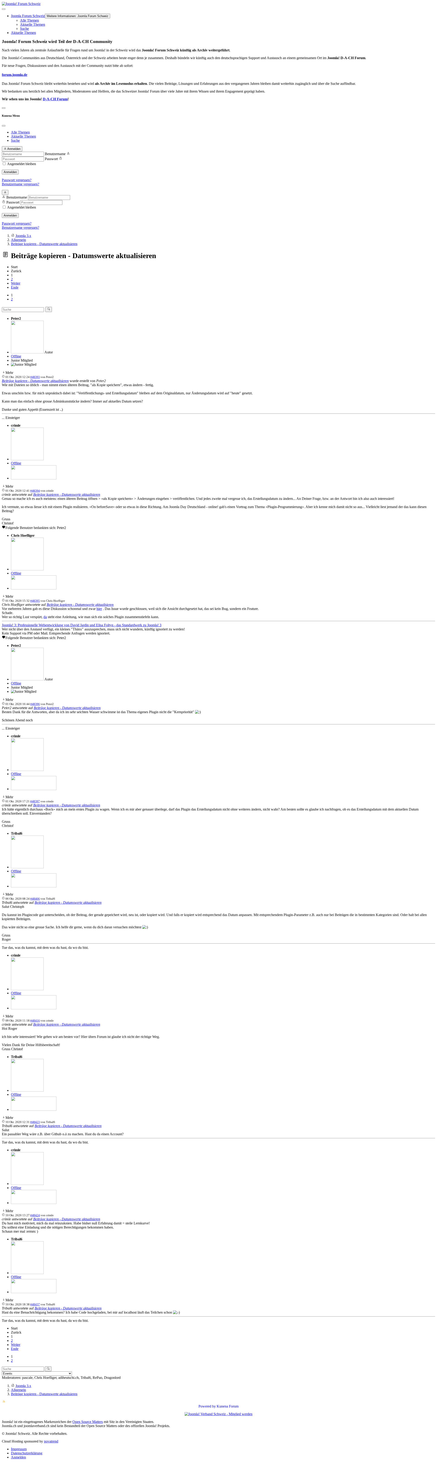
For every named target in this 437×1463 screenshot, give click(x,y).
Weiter (15, 283)
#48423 (35, 1122)
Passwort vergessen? (16, 180)
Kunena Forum (228, 1406)
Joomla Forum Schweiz (28, 16)
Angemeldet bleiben (21, 164)
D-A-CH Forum (55, 99)
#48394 (35, 490)
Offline (16, 356)
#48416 (35, 1020)
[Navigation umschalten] (3, 9)
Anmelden (10, 172)
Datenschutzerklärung (26, 1453)
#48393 (35, 377)
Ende (14, 287)
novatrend (51, 1441)
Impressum (19, 1449)
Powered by (207, 1406)
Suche (24, 28)
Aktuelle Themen (32, 24)
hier (99, 609)
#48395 (35, 600)
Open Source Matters (87, 1422)
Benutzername (55, 154)
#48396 (35, 704)
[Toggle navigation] (3, 108)
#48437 (35, 1304)
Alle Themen (29, 20)
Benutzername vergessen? (20, 184)
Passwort (51, 159)
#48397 (35, 801)
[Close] (3, 125)
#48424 (35, 1215)
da (45, 617)
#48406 (35, 898)
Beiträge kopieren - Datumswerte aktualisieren (35, 381)
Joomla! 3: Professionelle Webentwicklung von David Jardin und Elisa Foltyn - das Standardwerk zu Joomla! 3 (81, 625)
